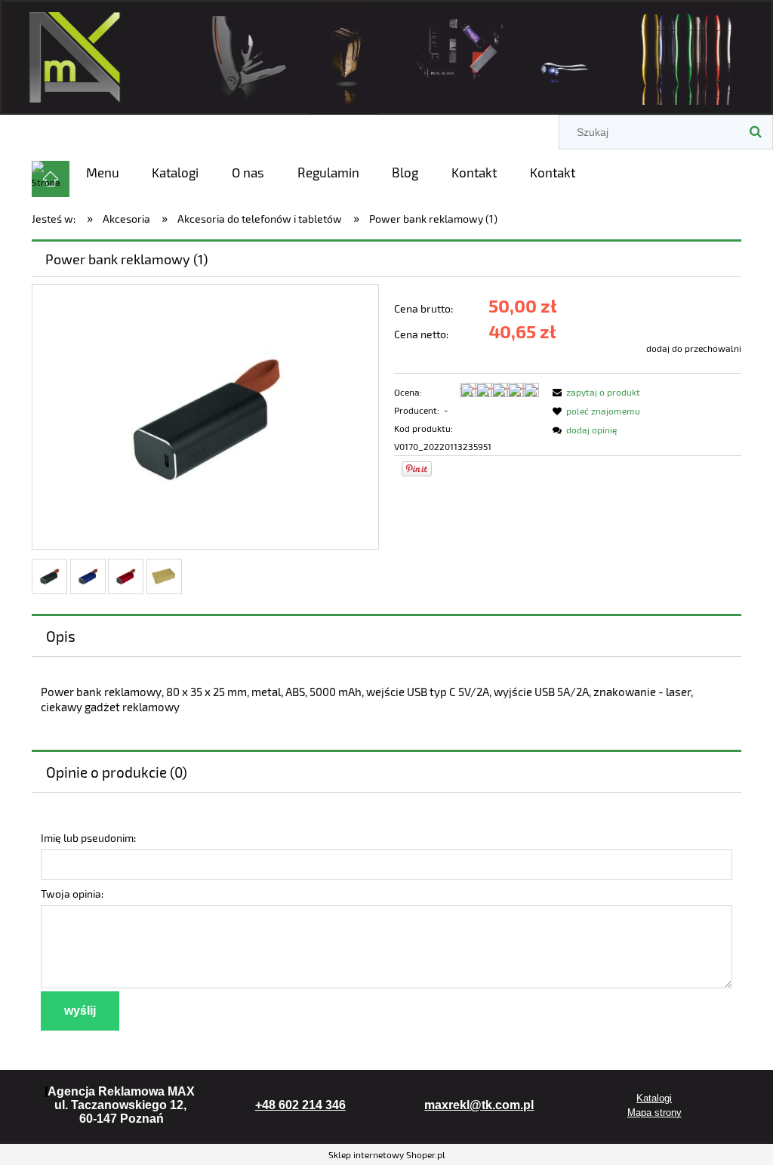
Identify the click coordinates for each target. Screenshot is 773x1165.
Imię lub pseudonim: (88, 837)
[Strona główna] (386, 55)
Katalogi (654, 1098)
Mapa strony (654, 1112)
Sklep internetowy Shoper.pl (386, 1154)
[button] (594, 392)
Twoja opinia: (72, 893)
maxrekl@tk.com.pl (479, 1105)
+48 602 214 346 (300, 1105)
